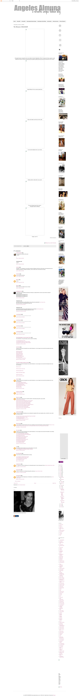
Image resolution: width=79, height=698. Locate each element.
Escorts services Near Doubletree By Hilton (23, 405)
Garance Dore (61, 591)
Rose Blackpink (18, 453)
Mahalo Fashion (60, 614)
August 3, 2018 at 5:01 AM (20, 394)
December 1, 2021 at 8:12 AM (21, 466)
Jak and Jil (61, 597)
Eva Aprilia (18, 430)
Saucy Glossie (61, 626)
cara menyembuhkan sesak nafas (21, 458)
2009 (60, 476)
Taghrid (60, 634)
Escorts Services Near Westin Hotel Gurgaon (23, 402)
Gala (60, 590)
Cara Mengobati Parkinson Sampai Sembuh (23, 341)
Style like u (61, 633)
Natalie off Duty (61, 622)
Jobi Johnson (18, 475)
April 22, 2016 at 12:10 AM (20, 334)
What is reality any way (61, 652)
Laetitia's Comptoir (60, 607)
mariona (17, 267)
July (61, 486)
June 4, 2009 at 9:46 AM (20, 264)
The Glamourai (61, 643)
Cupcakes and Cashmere (61, 575)
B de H (60, 553)
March (61, 506)
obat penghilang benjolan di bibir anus (22, 457)
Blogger (54, 695)
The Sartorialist (61, 644)
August (61, 485)
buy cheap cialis (42, 302)
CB (16, 446)
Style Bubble (61, 631)
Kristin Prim (61, 524)
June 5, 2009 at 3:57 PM (20, 276)
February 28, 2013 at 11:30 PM (21, 311)
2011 (60, 473)
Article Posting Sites (19, 392)
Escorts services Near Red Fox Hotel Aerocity (23, 403)
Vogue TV (61, 527)
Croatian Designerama (61, 573)
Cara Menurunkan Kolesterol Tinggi (21, 417)
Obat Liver (51, 424)
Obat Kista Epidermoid (19, 370)
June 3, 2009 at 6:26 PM (20, 258)
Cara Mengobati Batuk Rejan (20, 385)
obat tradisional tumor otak (20, 435)
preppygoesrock (19, 291)
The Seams (61, 645)
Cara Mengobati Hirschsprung (21, 358)
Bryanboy (60, 559)
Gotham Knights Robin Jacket (49, 465)
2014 (60, 469)
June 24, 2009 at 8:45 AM (20, 297)
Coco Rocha (61, 531)
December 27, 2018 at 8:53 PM (21, 427)
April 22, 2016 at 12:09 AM (20, 322)
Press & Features (62, 21)
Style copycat (61, 632)
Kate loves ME (61, 602)
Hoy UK (60, 594)
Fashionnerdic (61, 587)
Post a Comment (17, 481)
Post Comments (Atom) (21, 484)
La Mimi (60, 533)
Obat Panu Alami (18, 386)
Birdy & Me (61, 557)
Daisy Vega (61, 576)
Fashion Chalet (61, 584)
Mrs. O (60, 621)
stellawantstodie (19, 252)
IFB (59, 596)
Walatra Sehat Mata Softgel (20, 372)
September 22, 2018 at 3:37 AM (21, 408)
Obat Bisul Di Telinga (19, 354)
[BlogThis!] (25, 246)
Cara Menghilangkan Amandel (21, 382)
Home (15, 21)
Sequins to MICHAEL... (62, 490)
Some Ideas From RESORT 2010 (62, 498)
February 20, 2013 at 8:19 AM (20, 304)
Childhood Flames (61, 566)
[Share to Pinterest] (28, 246)
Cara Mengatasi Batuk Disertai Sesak (34, 425)
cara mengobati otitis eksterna (21, 438)
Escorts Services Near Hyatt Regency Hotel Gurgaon (24, 400)
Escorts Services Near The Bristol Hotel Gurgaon (23, 401)
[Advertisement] (64, 666)
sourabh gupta (18, 314)
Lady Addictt (61, 605)
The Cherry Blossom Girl (61, 637)
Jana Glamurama (61, 599)
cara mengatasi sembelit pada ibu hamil (22, 456)
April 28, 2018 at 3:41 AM (20, 388)
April (61, 505)
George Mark (18, 469)
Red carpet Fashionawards (61, 625)
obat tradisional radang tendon (21, 440)
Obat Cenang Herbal (19, 353)
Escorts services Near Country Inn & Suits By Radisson (24, 404)
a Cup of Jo (61, 544)
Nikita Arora (18, 397)
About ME (18, 21)
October (61, 481)
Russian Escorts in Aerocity (20, 399)
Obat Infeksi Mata (19, 387)
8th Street (60, 541)
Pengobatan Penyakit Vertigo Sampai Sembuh (23, 342)
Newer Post (16, 483)
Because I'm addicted (61, 555)
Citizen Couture (61, 568)
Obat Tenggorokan (19, 352)
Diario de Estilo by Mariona (61, 579)
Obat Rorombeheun (19, 355)
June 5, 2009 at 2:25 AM (20, 270)
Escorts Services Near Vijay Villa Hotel (22, 406)
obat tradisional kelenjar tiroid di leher (22, 439)
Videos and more (55, 21)
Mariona (17, 285)
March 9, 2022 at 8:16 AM (20, 479)
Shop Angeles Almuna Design (31, 21)
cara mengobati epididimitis (20, 441)
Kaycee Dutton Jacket (38, 471)
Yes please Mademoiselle (61, 656)
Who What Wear (61, 654)
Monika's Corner (60, 619)
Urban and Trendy (61, 649)
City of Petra (61, 569)
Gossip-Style (61, 592)
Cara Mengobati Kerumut (20, 384)
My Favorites (49, 21)
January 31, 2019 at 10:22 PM (21, 443)
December (62, 477)
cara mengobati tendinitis (20, 442)
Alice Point (61, 547)
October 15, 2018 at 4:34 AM (20, 420)
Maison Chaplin (60, 616)
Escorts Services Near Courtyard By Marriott (23, 407)
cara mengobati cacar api (20, 459)
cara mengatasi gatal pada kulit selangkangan (23, 434)
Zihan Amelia (18, 423)
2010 (60, 474)
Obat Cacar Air (18, 366)
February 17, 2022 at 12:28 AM (21, 472)
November (62, 479)
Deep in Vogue (61, 577)
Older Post (54, 483)
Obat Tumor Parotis (19, 357)
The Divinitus (61, 640)
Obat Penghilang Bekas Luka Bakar (21, 383)
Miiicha (17, 279)
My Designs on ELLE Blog (42, 21)
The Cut (60, 532)
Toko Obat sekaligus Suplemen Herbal (22, 362)
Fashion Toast (61, 585)
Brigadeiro (61, 558)
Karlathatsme (61, 601)
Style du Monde (61, 530)
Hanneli (60, 593)
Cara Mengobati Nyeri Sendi (20, 340)
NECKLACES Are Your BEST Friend (62, 494)
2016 (60, 466)
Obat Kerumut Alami (19, 351)
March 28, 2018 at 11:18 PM (20, 359)
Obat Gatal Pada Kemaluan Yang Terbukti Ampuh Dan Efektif (25, 416)
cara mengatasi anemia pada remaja (22, 436)
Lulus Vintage (61, 611)
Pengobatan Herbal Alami (44, 425)
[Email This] (24, 246)
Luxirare (60, 612)
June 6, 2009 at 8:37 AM (20, 282)
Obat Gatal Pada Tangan (20, 356)
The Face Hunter (60, 642)
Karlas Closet (61, 600)
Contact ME (23, 21)
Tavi (60, 635)
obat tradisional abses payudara (21, 437)
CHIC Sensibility (61, 564)
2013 (60, 470)
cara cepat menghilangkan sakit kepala (22, 433)
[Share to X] (26, 246)
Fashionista (61, 586)
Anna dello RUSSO (61, 551)
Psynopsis (61, 623)
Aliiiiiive (60, 548)
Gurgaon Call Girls (19, 391)
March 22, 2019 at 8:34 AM (20, 450)
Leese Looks (61, 610)
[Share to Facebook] (27, 246)
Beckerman (61, 556)
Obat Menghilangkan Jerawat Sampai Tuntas (23, 337)
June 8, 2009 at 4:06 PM (20, 288)
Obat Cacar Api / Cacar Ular (20, 368)
